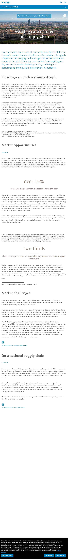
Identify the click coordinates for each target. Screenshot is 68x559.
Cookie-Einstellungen (7, 555)
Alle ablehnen (60, 555)
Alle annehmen (48, 555)
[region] (34, 548)
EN (61, 2)
